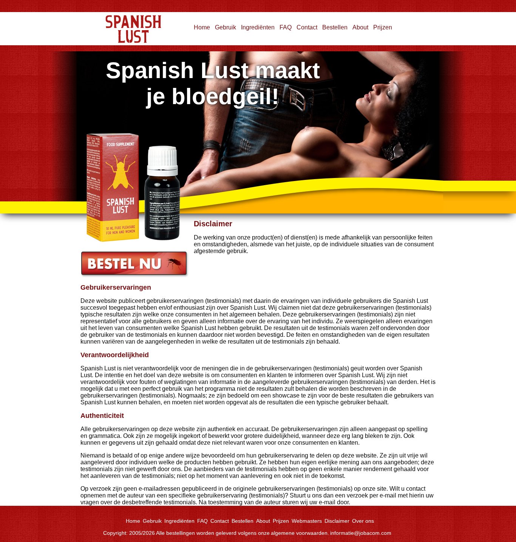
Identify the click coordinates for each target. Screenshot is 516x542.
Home (88, 15)
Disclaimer (336, 521)
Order (88, 254)
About (360, 27)
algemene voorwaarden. (300, 533)
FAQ (286, 27)
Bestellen (335, 27)
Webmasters (307, 521)
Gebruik (225, 27)
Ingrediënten (258, 27)
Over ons (363, 521)
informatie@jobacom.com (360, 533)
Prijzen (382, 27)
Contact (307, 27)
